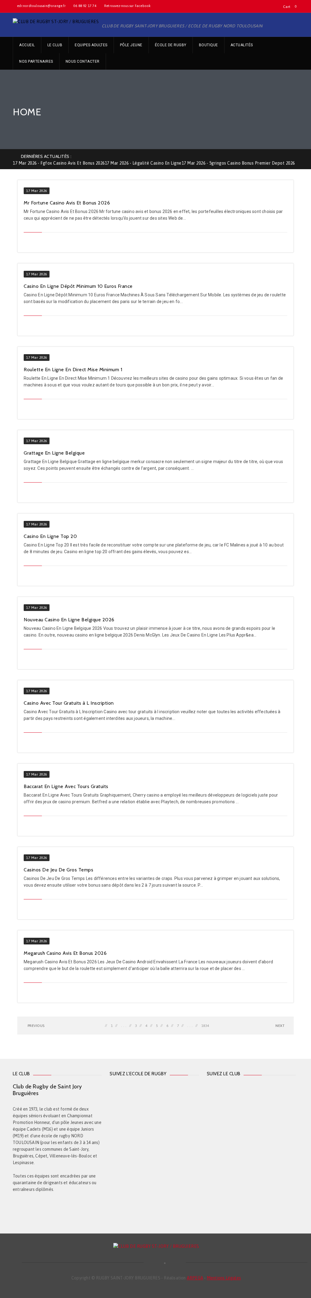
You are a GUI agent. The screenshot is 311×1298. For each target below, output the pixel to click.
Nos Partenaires (36, 61)
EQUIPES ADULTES (91, 45)
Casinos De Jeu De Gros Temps (58, 870)
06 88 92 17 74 (84, 6)
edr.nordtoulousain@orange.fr (41, 6)
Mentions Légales (224, 1277)
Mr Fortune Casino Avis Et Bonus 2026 (67, 203)
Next (280, 1026)
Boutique (208, 45)
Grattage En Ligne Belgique (54, 453)
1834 (205, 1026)
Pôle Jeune (131, 45)
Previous (35, 1026)
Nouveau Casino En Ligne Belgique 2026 (69, 620)
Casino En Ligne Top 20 (50, 536)
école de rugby (170, 45)
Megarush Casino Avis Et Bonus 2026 (65, 953)
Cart (287, 7)
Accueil (27, 45)
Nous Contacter (83, 61)
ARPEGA (195, 1277)
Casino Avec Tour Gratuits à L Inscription (69, 703)
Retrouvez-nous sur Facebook (127, 6)
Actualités (242, 45)
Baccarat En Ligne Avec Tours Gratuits (66, 786)
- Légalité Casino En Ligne (143, 163)
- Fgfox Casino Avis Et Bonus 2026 (59, 163)
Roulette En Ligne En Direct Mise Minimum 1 (73, 369)
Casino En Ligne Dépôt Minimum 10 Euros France (78, 286)
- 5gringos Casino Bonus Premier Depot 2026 (238, 163)
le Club (55, 45)
